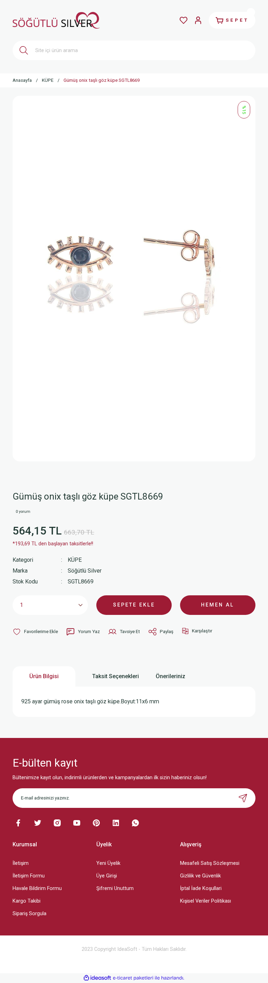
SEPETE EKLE (134, 605)
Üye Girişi (106, 876)
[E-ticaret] (133, 978)
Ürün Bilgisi (44, 676)
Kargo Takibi (26, 901)
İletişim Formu (29, 876)
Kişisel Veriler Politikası (205, 901)
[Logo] (56, 20)
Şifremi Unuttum (115, 888)
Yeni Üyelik (108, 863)
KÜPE (75, 560)
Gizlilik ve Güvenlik (200, 876)
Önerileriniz (170, 676)
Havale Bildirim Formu (37, 888)
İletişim (21, 863)
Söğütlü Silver (85, 570)
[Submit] (242, 798)
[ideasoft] (97, 978)
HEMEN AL (217, 605)
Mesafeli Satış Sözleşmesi (209, 863)
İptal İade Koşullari (201, 888)
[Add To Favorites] (35, 631)
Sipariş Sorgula (29, 914)
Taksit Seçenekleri (115, 676)
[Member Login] (198, 20)
